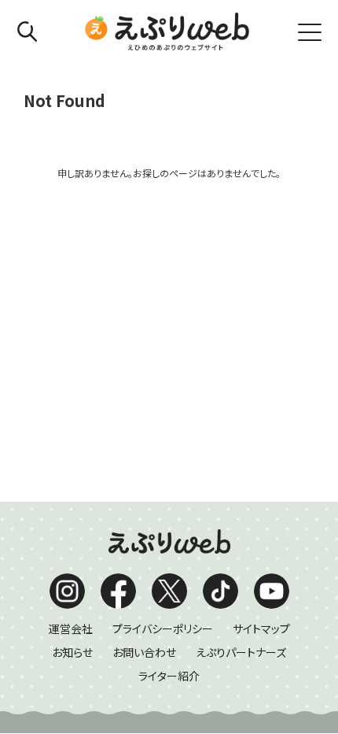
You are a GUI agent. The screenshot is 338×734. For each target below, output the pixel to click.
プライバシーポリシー (162, 628)
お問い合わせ (144, 652)
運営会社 (71, 628)
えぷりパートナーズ (241, 652)
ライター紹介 (169, 676)
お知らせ (72, 652)
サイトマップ (261, 628)
